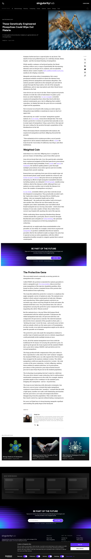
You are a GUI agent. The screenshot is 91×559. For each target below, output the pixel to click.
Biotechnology (18, 8)
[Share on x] (85, 59)
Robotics (25, 8)
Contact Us (64, 538)
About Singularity (51, 539)
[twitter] (35, 425)
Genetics (25, 409)
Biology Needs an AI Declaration (12, 456)
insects (58, 163)
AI (12, 8)
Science (44, 8)
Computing (32, 8)
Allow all (80, 544)
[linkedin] (38, 425)
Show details (69, 556)
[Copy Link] (85, 75)
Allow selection (79, 548)
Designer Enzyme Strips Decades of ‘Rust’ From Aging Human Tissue (45, 455)
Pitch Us (63, 539)
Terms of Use (79, 539)
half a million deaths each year (53, 71)
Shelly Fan (4, 40)
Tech (58, 8)
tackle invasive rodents (31, 177)
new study (35, 119)
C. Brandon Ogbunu (7, 458)
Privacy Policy (79, 538)
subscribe (86, 3)
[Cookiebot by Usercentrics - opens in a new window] (8, 556)
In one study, (27, 192)
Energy (54, 8)
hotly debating (48, 219)
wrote (56, 140)
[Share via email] (85, 72)
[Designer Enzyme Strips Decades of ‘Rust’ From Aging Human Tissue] (45, 448)
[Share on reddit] (85, 69)
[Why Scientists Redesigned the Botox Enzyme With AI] (75, 448)
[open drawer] (3, 3)
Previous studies (44, 284)
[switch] (38, 556)
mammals (26, 165)
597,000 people (50, 182)
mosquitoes (27, 231)
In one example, (47, 97)
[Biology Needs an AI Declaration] (16, 448)
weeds (51, 163)
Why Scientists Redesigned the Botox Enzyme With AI (74, 455)
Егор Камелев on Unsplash (84, 49)
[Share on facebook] (85, 62)
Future (38, 8)
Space (49, 8)
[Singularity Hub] (45, 3)
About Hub (49, 538)
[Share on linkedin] (85, 66)
